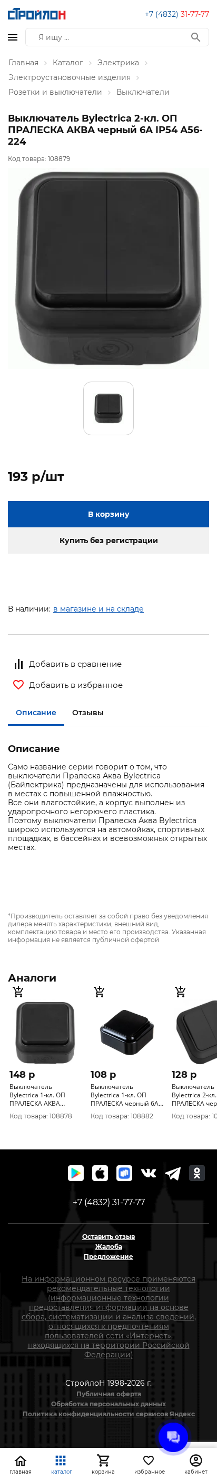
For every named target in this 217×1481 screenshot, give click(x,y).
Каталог (68, 62)
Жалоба (108, 1246)
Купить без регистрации (109, 540)
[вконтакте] (148, 1173)
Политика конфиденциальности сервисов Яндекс (109, 1414)
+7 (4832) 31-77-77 (109, 1202)
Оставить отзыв (108, 1236)
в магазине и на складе (98, 609)
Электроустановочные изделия (69, 77)
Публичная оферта (108, 1394)
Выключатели (143, 92)
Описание (36, 712)
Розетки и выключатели (55, 92)
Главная (23, 62)
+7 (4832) (177, 14)
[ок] (197, 1173)
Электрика (118, 62)
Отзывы (88, 712)
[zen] (173, 1173)
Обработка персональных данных (108, 1404)
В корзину (109, 514)
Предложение (108, 1256)
